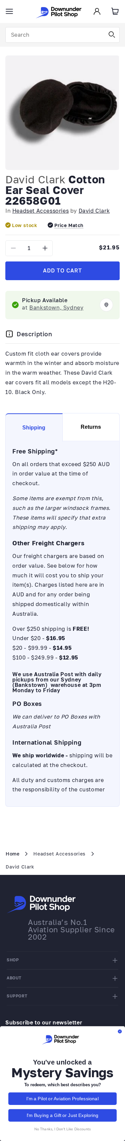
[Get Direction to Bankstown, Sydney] (106, 305)
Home (12, 854)
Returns (91, 427)
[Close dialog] (120, 1031)
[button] (9, 11)
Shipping (33, 427)
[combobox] (62, 34)
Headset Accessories (40, 210)
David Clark (35, 179)
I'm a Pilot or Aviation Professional (62, 1098)
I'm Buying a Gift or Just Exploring (63, 1115)
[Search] (112, 34)
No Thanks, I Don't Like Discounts (62, 1128)
